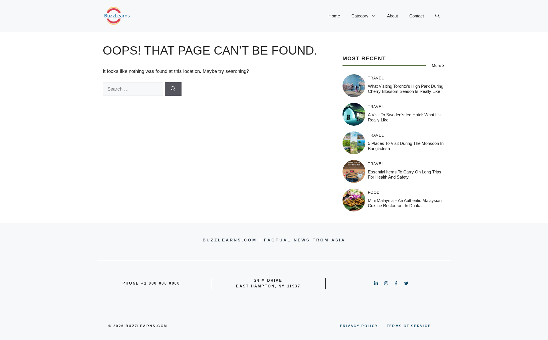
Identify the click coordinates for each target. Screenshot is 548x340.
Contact (416, 15)
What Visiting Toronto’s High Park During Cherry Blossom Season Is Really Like (405, 89)
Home (334, 15)
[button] (437, 16)
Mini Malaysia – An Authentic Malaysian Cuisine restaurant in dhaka (405, 203)
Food (374, 192)
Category (359, 15)
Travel (376, 78)
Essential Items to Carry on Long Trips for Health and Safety (404, 174)
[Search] (173, 89)
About (392, 15)
